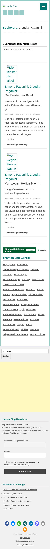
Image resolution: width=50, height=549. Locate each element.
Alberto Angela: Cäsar (12, 493)
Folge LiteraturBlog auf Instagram (5, 12)
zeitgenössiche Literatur (15, 334)
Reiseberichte (21, 319)
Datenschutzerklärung (25, 541)
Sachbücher (9, 324)
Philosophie (30, 314)
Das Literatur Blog (17, 6)
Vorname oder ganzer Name (16, 441)
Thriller (24, 329)
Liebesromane (10, 309)
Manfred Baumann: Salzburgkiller (17, 501)
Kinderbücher (36, 294)
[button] (7, 523)
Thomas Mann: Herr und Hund (16, 505)
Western (34, 329)
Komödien (22, 299)
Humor (6, 294)
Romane (34, 319)
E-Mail (7, 451)
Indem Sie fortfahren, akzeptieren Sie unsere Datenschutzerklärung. (21, 463)
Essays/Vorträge (11, 279)
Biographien (9, 264)
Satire (29, 324)
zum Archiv (8, 509)
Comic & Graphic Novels (16, 269)
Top (47, 545)
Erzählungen (20, 274)
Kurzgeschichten (30, 304)
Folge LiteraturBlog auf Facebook (10, 12)
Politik (41, 314)
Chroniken (22, 264)
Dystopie (7, 274)
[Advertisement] (25, 387)
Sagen (20, 324)
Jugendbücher (19, 294)
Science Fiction (11, 329)
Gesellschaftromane (13, 284)
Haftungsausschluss (25, 544)
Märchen (31, 309)
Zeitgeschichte (37, 334)
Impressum (25, 538)
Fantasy (26, 279)
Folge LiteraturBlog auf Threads (16, 12)
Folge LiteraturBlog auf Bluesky (21, 12)
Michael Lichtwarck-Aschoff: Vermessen (20, 490)
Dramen (35, 269)
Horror (40, 289)
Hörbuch (30, 289)
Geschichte (38, 279)
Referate (7, 319)
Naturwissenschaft (12, 314)
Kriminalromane (11, 304)
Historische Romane (13, 289)
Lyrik (22, 309)
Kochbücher (9, 299)
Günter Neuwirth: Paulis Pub (15, 497)
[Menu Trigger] (43, 6)
